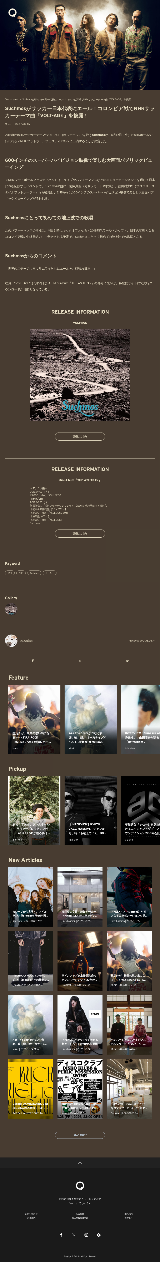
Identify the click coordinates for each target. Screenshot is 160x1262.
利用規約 (31, 1218)
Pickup (17, 768)
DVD (10, 573)
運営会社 (129, 1218)
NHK (21, 573)
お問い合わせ (31, 1213)
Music (15, 99)
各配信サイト (128, 283)
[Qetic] (12, 12)
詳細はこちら (80, 436)
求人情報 (129, 1213)
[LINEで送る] (127, 660)
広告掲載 (80, 1213)
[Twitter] (74, 1234)
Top (7, 99)
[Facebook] (61, 1234)
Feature (18, 677)
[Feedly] (98, 1234)
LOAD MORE (80, 1135)
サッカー (50, 573)
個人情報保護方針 (80, 1218)
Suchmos (34, 573)
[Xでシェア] (80, 660)
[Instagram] (86, 1234)
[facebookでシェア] (33, 660)
